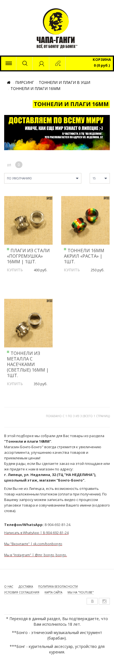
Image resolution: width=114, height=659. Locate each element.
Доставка (26, 586)
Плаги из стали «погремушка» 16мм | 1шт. (28, 256)
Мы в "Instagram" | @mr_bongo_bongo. (35, 555)
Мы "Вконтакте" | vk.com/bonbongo (33, 544)
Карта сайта (53, 592)
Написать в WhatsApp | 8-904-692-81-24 (36, 532)
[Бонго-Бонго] (8, 63)
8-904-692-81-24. (58, 524)
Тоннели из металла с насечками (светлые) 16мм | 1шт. (28, 364)
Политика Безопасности (58, 586)
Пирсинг (24, 82)
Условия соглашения (21, 592)
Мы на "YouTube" (81, 592)
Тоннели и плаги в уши (64, 82)
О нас (8, 586)
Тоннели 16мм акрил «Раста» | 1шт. (84, 256)
